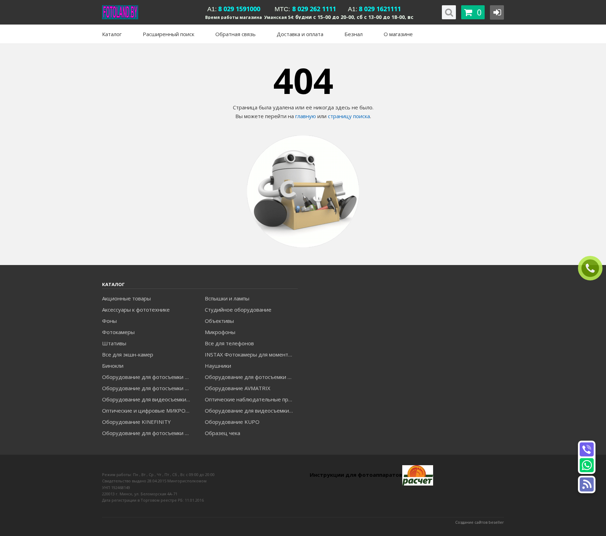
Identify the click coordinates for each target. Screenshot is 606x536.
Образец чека (222, 432)
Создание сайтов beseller (479, 522)
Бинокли (112, 365)
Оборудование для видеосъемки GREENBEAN (148, 399)
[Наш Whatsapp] (587, 465)
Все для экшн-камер (127, 354)
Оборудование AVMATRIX (237, 388)
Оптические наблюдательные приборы (251, 399)
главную (305, 116)
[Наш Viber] (587, 449)
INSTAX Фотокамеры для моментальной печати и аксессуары (251, 354)
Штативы (114, 343)
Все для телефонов (229, 343)
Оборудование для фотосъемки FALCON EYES (148, 376)
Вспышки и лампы (227, 298)
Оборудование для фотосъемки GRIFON (148, 388)
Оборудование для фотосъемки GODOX (251, 376)
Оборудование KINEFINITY (136, 421)
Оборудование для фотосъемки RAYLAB (148, 432)
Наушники (218, 365)
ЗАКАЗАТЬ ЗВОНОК (593, 268)
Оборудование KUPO (232, 421)
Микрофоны (220, 331)
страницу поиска (349, 116)
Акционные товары (126, 298)
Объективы (219, 320)
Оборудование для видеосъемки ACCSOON (251, 410)
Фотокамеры (118, 331)
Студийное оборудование (238, 309)
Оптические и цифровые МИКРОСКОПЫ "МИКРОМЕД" (148, 410)
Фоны (109, 320)
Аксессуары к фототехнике (136, 309)
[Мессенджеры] (586, 484)
